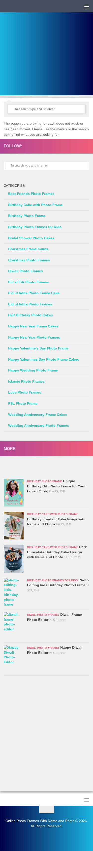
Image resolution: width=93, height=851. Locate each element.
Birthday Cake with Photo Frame (35, 205)
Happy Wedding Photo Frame (33, 370)
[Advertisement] (46, 48)
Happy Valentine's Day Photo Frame (38, 348)
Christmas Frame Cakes (28, 249)
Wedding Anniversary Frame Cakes (37, 415)
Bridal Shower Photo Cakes (31, 238)
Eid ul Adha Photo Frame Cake (34, 293)
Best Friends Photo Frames (31, 194)
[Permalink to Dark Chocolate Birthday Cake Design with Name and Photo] (14, 558)
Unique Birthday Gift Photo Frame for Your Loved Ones (56, 486)
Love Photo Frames (24, 392)
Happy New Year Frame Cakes (33, 326)
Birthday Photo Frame (26, 216)
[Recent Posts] (25, 469)
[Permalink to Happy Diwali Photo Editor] (14, 659)
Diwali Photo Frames (25, 271)
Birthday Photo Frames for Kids (35, 227)
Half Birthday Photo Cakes (30, 315)
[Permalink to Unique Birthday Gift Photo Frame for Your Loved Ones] (14, 492)
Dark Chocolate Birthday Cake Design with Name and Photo (57, 552)
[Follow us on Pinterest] (86, 146)
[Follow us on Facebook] (78, 146)
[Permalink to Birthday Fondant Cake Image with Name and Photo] (14, 525)
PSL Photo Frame (22, 403)
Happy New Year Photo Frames (34, 337)
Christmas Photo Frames (29, 260)
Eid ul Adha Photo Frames (30, 304)
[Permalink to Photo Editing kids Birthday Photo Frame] (14, 592)
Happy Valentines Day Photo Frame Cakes (43, 359)
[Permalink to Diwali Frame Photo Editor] (14, 626)
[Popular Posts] (68, 469)
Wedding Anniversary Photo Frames (38, 425)
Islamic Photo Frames (26, 381)
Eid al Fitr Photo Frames (28, 282)
